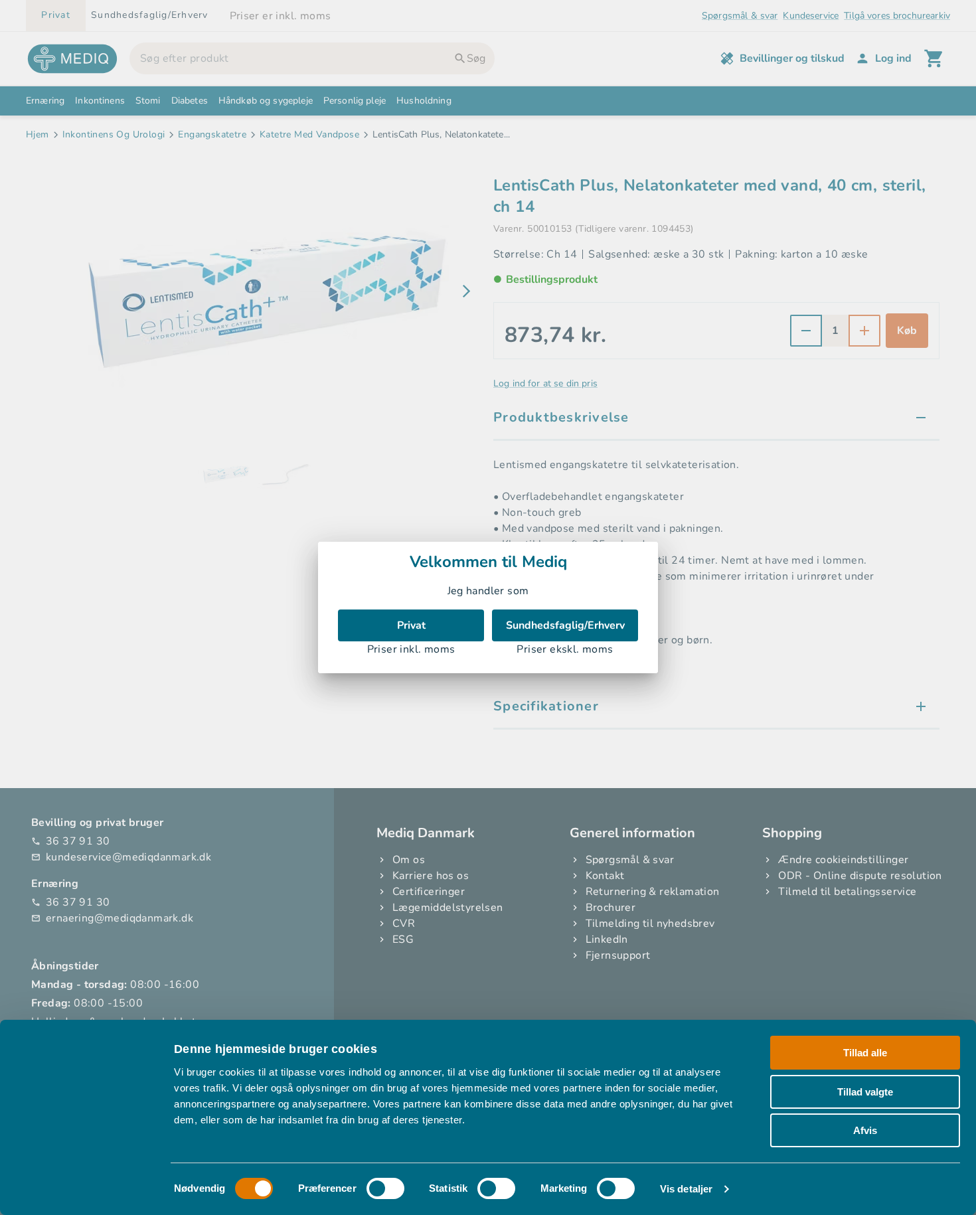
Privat (411, 625)
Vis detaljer (686, 1188)
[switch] (385, 1188)
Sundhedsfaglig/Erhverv (565, 625)
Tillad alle (865, 1052)
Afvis (865, 1130)
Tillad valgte (865, 1091)
